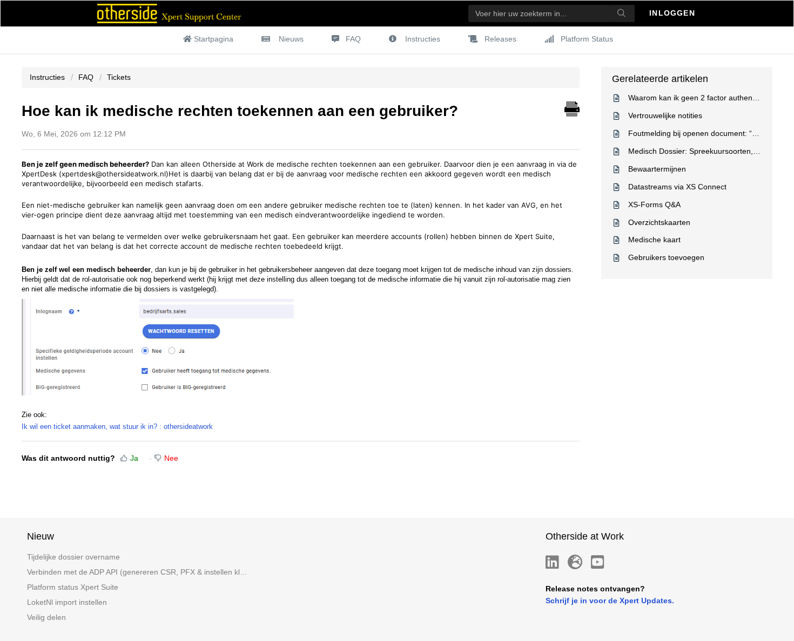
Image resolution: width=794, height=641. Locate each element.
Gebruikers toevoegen (666, 257)
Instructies (422, 39)
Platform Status (587, 39)
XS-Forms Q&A (654, 204)
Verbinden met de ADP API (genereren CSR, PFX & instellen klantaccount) (137, 572)
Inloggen (673, 13)
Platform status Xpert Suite (72, 587)
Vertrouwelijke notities (665, 115)
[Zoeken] (622, 13)
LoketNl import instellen (67, 602)
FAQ (353, 39)
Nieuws (291, 39)
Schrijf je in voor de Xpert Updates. (610, 600)
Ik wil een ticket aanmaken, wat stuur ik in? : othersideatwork (117, 426)
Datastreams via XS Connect (677, 186)
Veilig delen (46, 617)
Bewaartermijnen (657, 169)
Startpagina (213, 39)
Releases (500, 39)
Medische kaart (654, 239)
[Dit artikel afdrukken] (572, 107)
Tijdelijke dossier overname (73, 557)
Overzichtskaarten (659, 222)
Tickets (119, 77)
